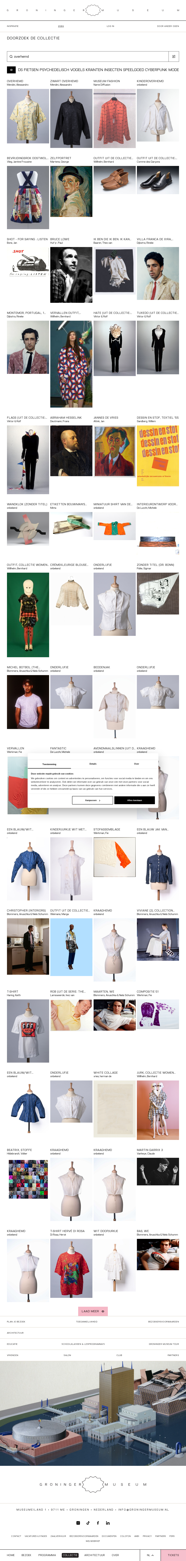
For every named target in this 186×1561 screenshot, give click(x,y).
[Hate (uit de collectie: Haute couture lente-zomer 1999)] (127, 348)
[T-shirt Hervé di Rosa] (83, 1268)
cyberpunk (156, 70)
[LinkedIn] (108, 1523)
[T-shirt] (40, 1031)
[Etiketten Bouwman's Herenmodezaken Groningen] (83, 524)
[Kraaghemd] (170, 787)
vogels (77, 70)
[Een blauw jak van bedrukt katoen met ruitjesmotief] (170, 869)
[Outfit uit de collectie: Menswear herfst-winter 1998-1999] (170, 180)
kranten (94, 70)
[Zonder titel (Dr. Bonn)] (170, 593)
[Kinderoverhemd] (170, 115)
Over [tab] (136, 763)
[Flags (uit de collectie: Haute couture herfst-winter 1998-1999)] (40, 460)
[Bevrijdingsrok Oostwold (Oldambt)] (40, 197)
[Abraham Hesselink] (83, 451)
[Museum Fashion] (127, 118)
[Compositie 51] (170, 1014)
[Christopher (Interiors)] (40, 946)
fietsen (31, 70)
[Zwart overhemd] (83, 118)
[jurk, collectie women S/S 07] (170, 1110)
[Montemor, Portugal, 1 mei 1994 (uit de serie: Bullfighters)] (40, 347)
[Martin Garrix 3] (170, 1171)
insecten (113, 70)
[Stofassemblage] (127, 857)
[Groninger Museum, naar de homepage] (93, 10)
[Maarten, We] (127, 1015)
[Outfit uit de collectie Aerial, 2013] (83, 947)
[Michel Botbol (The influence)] (40, 702)
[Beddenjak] (127, 706)
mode (173, 70)
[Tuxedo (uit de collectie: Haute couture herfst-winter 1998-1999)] (170, 347)
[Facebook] (98, 1523)
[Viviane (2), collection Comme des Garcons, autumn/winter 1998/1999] (170, 939)
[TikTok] (88, 1523)
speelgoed (133, 70)
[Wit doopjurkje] (127, 1265)
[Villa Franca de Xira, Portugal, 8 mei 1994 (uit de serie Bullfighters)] (170, 273)
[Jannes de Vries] (127, 451)
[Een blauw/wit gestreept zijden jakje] (40, 869)
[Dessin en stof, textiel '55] (170, 456)
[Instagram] (78, 1523)
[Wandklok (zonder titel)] (40, 529)
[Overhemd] (40, 116)
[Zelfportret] (83, 191)
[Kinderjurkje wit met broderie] (83, 869)
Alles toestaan (134, 800)
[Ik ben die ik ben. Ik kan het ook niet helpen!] (127, 271)
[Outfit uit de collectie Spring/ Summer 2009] (127, 180)
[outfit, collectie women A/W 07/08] (40, 615)
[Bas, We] (170, 1254)
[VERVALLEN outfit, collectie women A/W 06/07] (83, 364)
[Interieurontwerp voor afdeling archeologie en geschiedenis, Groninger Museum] (170, 533)
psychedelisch (54, 70)
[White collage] (127, 1109)
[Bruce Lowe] (83, 275)
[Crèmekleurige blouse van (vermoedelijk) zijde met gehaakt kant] (83, 599)
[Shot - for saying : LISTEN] (40, 262)
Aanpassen (91, 800)
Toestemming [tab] (49, 764)
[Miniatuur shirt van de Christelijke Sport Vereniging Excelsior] (127, 526)
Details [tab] (93, 763)
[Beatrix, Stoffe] (40, 1179)
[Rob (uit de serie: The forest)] (83, 1015)
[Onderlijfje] (127, 604)
